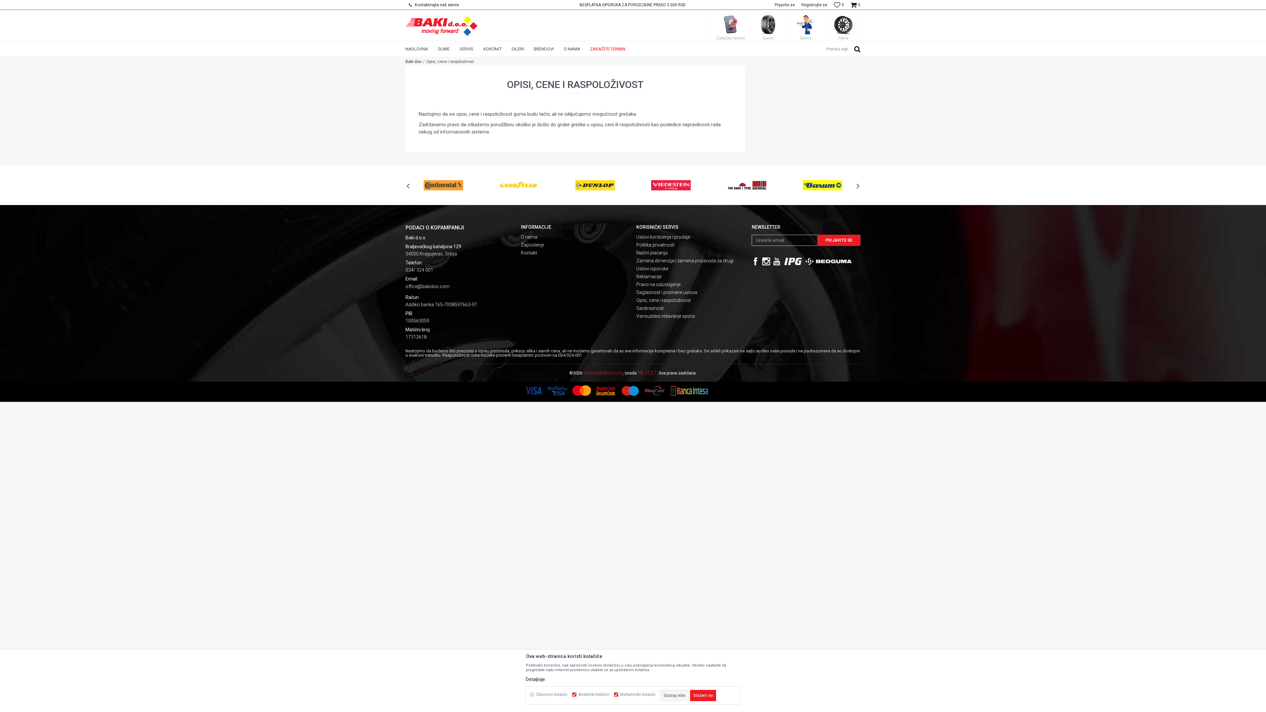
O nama (529, 237)
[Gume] (768, 24)
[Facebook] (756, 261)
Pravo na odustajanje (658, 284)
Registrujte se (814, 5)
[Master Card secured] (606, 391)
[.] (793, 261)
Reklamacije (648, 276)
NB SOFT (647, 372)
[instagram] (766, 261)
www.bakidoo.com (603, 372)
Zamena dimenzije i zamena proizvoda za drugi (685, 260)
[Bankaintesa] (706, 391)
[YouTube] (777, 261)
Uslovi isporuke (652, 268)
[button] (843, 48)
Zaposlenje (532, 245)
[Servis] (806, 24)
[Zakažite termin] (730, 24)
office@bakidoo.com (428, 286)
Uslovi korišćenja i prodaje (663, 237)
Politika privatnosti (655, 245)
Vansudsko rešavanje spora (665, 316)
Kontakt (529, 252)
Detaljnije (535, 679)
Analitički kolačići (593, 694)
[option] (633, 5)
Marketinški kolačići (637, 694)
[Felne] (843, 24)
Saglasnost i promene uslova (666, 292)
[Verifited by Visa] (557, 391)
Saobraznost (650, 308)
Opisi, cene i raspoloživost (663, 300)
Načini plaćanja (652, 252)
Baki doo (413, 61)
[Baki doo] (441, 26)
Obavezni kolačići (551, 694)
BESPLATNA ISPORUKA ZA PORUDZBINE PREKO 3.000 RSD (633, 5)
